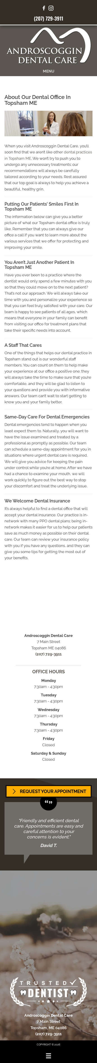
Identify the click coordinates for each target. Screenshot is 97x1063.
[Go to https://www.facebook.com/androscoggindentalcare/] (43, 9)
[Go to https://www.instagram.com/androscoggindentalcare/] (50, 9)
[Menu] (48, 1056)
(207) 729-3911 (48, 18)
